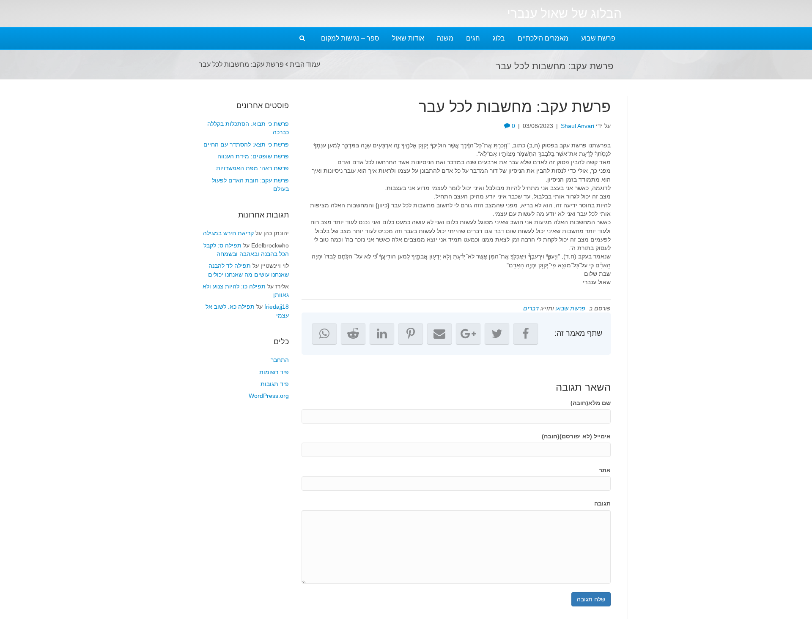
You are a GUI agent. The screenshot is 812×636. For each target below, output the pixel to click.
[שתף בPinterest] (410, 333)
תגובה (602, 503)
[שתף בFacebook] (525, 333)
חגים (473, 38)
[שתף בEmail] (439, 333)
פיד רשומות (274, 372)
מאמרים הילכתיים (543, 38)
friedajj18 (276, 306)
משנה (445, 38)
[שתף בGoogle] (468, 333)
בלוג (499, 38)
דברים (531, 308)
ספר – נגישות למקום (350, 38)
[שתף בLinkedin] (382, 333)
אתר (605, 470)
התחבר (280, 359)
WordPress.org (269, 395)
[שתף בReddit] (353, 333)
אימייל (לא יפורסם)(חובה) (576, 436)
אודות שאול (408, 38)
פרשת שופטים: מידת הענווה (253, 156)
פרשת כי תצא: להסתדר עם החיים (246, 144)
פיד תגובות (275, 384)
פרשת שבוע (598, 38)
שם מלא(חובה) (591, 403)
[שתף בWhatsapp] (324, 333)
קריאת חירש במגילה (228, 233)
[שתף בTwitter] (497, 333)
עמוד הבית (305, 64)
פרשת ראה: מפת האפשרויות (252, 168)
